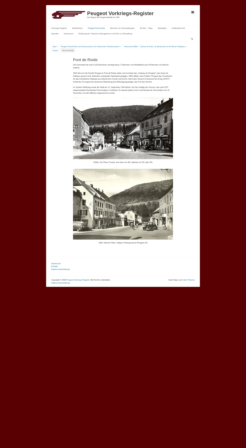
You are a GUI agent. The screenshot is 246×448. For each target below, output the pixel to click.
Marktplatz (162, 28)
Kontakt (54, 266)
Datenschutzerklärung (60, 269)
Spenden (55, 34)
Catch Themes (188, 280)
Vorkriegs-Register (59, 28)
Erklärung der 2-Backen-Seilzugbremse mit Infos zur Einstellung (105, 34)
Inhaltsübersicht (178, 28)
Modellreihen (77, 28)
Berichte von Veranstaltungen (122, 28)
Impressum (68, 34)
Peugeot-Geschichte (96, 28)
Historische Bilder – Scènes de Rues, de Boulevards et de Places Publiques (155, 46)
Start (55, 46)
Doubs (56, 50)
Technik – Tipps (146, 28)
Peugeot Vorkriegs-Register (120, 13)
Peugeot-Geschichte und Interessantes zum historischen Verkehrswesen (91, 46)
